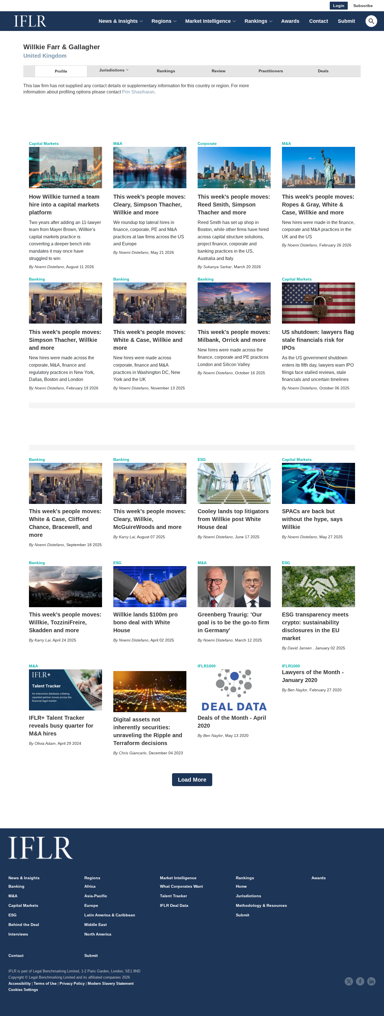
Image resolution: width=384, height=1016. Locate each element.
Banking (37, 279)
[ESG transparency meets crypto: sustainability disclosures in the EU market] (318, 586)
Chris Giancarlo (132, 753)
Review (218, 71)
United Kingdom (45, 56)
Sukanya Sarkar (217, 266)
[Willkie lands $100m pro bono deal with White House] (149, 586)
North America (97, 934)
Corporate (207, 143)
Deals (323, 71)
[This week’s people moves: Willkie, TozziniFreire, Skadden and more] (65, 586)
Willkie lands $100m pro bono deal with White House (145, 622)
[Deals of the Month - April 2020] (234, 689)
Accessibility (19, 983)
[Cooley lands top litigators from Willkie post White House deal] (234, 483)
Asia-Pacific (95, 896)
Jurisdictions (248, 896)
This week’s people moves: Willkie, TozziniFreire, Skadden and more (65, 622)
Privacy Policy (72, 983)
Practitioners (271, 71)
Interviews (18, 934)
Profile (61, 71)
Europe (91, 905)
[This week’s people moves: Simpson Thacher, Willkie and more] (65, 303)
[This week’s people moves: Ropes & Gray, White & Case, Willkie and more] (318, 167)
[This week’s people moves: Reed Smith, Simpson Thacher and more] (234, 167)
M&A (117, 143)
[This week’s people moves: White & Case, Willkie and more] (149, 303)
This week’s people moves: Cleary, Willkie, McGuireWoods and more (149, 519)
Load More (192, 780)
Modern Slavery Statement (111, 983)
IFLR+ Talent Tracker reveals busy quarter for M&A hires (61, 726)
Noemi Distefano (49, 266)
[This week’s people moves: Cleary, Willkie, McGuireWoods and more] (149, 483)
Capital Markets (44, 143)
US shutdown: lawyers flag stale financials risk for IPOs (318, 340)
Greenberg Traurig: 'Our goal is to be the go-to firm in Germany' (233, 622)
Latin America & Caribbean (109, 915)
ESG (202, 459)
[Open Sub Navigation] (141, 21)
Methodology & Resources (261, 905)
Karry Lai (127, 537)
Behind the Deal (23, 925)
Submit (346, 21)
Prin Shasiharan (138, 91)
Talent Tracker (173, 896)
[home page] (36, 21)
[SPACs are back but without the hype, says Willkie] (318, 483)
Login (338, 5)
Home (241, 886)
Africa (90, 886)
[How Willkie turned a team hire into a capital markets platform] (65, 167)
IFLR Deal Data (174, 905)
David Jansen (300, 648)
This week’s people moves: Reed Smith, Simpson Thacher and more (234, 205)
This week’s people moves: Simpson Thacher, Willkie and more (65, 340)
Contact (318, 21)
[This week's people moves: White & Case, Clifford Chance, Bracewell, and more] (65, 483)
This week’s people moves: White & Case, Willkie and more (149, 340)
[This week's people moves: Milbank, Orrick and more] (234, 303)
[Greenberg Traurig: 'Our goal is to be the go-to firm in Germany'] (234, 586)
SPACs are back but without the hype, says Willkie (312, 519)
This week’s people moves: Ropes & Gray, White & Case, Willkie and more (318, 205)
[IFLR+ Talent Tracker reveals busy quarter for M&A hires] (65, 689)
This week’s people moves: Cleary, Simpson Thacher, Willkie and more (149, 205)
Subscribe (363, 5)
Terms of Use (45, 983)
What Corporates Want (181, 886)
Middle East (95, 925)
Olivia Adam (45, 743)
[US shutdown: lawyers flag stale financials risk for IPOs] (318, 303)
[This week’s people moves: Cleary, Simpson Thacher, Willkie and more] (149, 167)
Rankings (166, 71)
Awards (290, 21)
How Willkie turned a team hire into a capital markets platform (64, 205)
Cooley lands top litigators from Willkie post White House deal (233, 519)
